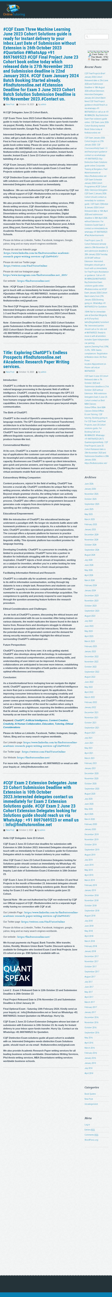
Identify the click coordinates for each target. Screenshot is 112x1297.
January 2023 (90, 651)
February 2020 (91, 824)
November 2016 (91, 1022)
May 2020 (89, 809)
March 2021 (90, 758)
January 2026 (90, 489)
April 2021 (89, 753)
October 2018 (90, 905)
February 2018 (91, 946)
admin (43, 104)
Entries (90, 1129)
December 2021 (91, 712)
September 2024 (92, 550)
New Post (10, 104)
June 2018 (89, 926)
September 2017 (92, 971)
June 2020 (89, 804)
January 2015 (90, 1063)
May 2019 (89, 870)
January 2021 (90, 768)
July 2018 (88, 921)
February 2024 (91, 585)
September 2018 (92, 910)
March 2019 (90, 880)
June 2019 (89, 865)
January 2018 (90, 951)
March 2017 (90, 1002)
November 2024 (91, 539)
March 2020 (90, 819)
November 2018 (91, 900)
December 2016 (91, 1017)
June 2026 (89, 483)
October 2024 (90, 544)
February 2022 (91, 702)
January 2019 (90, 890)
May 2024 (89, 570)
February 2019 (91, 885)
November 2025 (91, 494)
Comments (91, 1135)
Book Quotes (90, 1094)
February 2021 (91, 763)
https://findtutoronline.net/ (33, 280)
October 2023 (90, 605)
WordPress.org (91, 1140)
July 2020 (88, 799)
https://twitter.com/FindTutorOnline (25, 265)
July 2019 (88, 860)
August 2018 (90, 915)
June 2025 (89, 509)
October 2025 (90, 499)
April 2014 (89, 1073)
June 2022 (89, 682)
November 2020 (91, 778)
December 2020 (91, 773)
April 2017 (89, 997)
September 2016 (92, 1032)
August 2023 (90, 616)
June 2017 (89, 987)
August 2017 (90, 976)
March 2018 (90, 941)
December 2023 (91, 595)
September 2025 (92, 504)
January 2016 (90, 1058)
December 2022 (91, 656)
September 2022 (92, 671)
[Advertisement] (97, 1202)
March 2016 (90, 1048)
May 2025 (89, 514)
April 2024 (89, 575)
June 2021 (89, 743)
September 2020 (92, 788)
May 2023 (89, 631)
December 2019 (91, 834)
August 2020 (90, 793)
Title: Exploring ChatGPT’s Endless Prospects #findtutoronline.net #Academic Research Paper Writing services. (36, 359)
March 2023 (90, 641)
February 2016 (91, 1053)
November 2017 (91, 961)
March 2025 (90, 519)
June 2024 (89, 565)
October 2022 (90, 666)
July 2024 (88, 560)
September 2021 (92, 727)
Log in (87, 1124)
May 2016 (89, 1037)
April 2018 (89, 936)
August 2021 (90, 732)
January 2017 (90, 1012)
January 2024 (90, 590)
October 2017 (90, 966)
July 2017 (88, 981)
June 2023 (89, 626)
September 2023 (92, 611)
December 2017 (91, 956)
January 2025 (90, 529)
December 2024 (91, 534)
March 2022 (90, 697)
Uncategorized (91, 1104)
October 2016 (90, 1027)
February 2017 (91, 1007)
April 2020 (89, 814)
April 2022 (89, 692)
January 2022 (90, 707)
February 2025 (91, 524)
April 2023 (89, 636)
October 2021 (90, 722)
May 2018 (89, 931)
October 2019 (90, 844)
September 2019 (92, 849)
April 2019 (89, 875)
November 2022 (91, 661)
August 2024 (90, 555)
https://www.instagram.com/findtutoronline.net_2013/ (35, 275)
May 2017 (89, 992)
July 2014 (88, 1068)
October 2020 (90, 783)
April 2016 (89, 1042)
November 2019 (91, 839)
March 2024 (90, 580)
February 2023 (91, 646)
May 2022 (89, 687)
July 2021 (88, 738)
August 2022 (90, 677)
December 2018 (91, 895)
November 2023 (91, 600)
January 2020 (90, 829)
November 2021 (91, 717)
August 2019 (90, 854)
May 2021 (89, 748)
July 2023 (88, 621)
